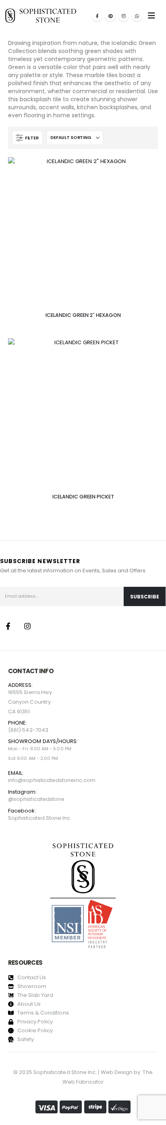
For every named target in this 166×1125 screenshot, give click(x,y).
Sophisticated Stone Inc (39, 818)
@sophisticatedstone (36, 799)
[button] (27, 138)
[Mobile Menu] (151, 15)
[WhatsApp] (137, 15)
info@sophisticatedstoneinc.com (51, 780)
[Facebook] (97, 15)
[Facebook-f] (8, 626)
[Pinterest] (110, 15)
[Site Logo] (40, 15)
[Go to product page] (83, 231)
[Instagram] (123, 15)
